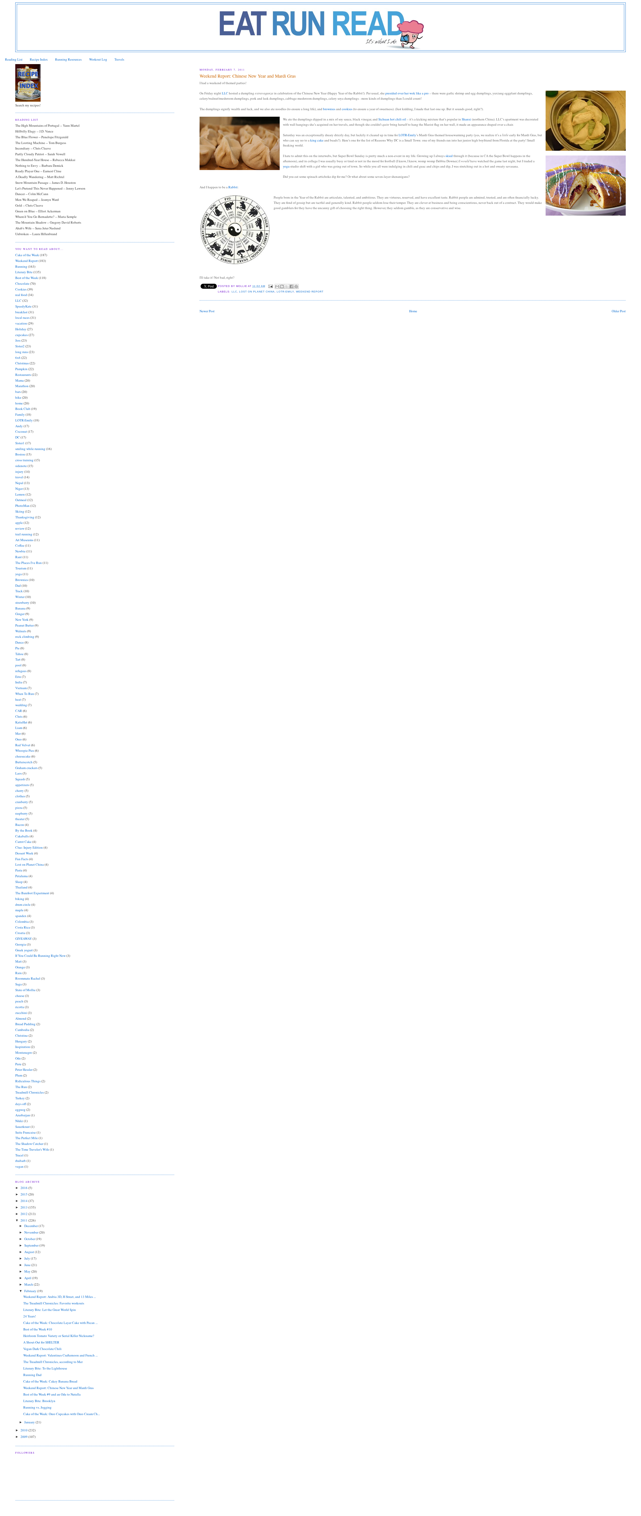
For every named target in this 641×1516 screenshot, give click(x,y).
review (19, 528)
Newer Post (207, 311)
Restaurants (23, 374)
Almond (20, 1018)
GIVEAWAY (23, 938)
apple (19, 522)
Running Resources (68, 59)
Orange (20, 967)
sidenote (21, 466)
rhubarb (20, 1160)
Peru (18, 1064)
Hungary (21, 1041)
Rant (18, 557)
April (28, 1278)
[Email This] (277, 286)
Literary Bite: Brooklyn (39, 1401)
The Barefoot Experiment (32, 893)
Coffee (19, 545)
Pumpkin (21, 369)
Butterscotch (24, 762)
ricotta (19, 1007)
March (29, 1284)
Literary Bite (24, 272)
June (27, 1265)
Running (21, 266)
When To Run (24, 693)
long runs (21, 352)
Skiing (19, 511)
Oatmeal (21, 500)
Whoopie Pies (24, 750)
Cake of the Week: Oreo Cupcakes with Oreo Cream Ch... (61, 1414)
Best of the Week (26, 277)
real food (21, 294)
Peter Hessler (24, 1069)
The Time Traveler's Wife (32, 1149)
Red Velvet (22, 745)
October (30, 1239)
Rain (18, 973)
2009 (24, 1436)
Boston (20, 454)
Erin (18, 676)
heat (18, 699)
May (27, 1271)
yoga (18, 574)
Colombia (22, 921)
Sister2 (20, 346)
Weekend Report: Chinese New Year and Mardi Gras (58, 1388)
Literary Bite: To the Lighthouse (45, 1368)
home (19, 403)
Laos (18, 773)
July (27, 1258)
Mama (19, 380)
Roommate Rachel (27, 978)
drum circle (23, 904)
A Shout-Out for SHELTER (41, 1342)
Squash (20, 779)
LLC (234, 291)
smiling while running (30, 448)
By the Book (24, 830)
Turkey (20, 1098)
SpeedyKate (23, 306)
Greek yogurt (24, 950)
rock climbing (24, 636)
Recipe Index (39, 59)
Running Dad (32, 1375)
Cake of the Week (27, 255)
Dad (18, 585)
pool (18, 665)
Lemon (20, 494)
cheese (19, 995)
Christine (21, 1035)
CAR (18, 710)
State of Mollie (25, 990)
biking (19, 898)
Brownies (21, 579)
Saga (18, 984)
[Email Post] (270, 286)
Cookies (21, 289)
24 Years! (29, 1316)
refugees (21, 671)
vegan (19, 1166)
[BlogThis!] (281, 286)
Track (19, 591)
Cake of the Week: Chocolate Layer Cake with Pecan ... (60, 1322)
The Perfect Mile (26, 1138)
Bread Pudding (25, 1024)
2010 (24, 1430)
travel (19, 477)
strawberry (22, 602)
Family (20, 414)
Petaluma (21, 876)
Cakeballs (22, 836)
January (30, 1422)
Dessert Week (24, 853)
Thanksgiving (24, 517)
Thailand (21, 887)
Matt (18, 961)
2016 (24, 1187)
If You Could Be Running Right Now (40, 955)
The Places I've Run (28, 562)
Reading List (14, 59)
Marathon (22, 386)
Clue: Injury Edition (29, 847)
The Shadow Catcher (29, 1143)
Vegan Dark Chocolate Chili (42, 1348)
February (30, 1291)
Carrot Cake (23, 841)
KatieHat (21, 722)
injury (19, 471)
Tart (18, 659)
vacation (21, 323)
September (31, 1245)
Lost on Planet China (257, 291)
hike (18, 397)
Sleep (19, 881)
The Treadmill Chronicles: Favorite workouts (53, 1303)
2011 (24, 1220)
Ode (18, 1058)
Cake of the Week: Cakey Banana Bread (50, 1381)
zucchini (21, 1012)
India (18, 682)
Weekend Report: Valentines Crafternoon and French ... (60, 1355)
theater (20, 819)
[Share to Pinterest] (296, 286)
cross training (24, 460)
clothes (20, 796)
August (29, 1252)
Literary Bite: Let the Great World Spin (49, 1309)
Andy (19, 426)
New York (22, 619)
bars (18, 391)
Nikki (19, 1121)
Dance (19, 642)
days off (20, 1104)
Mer (18, 733)
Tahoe (19, 654)
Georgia (20, 944)
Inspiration (22, 1046)
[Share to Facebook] (291, 286)
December (31, 1226)
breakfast (21, 312)
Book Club (22, 408)
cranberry (21, 802)
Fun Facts (21, 859)
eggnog (20, 1109)
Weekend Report (310, 291)
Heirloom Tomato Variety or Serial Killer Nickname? (58, 1335)
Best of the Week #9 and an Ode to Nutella (52, 1394)
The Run (21, 1087)
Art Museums (24, 540)
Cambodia (22, 1029)
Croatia (20, 933)
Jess (18, 340)
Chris (19, 716)
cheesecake (23, 756)
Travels (119, 59)
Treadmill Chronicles (29, 1092)
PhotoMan (22, 505)
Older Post (619, 311)
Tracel (19, 1155)
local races (22, 317)
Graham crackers (26, 768)
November (31, 1232)
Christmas (22, 363)
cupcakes (21, 335)
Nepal (19, 483)
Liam (18, 727)
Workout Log (98, 59)
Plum (18, 1075)
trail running (23, 534)
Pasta (18, 870)
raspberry (21, 813)
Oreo (18, 739)
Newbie (20, 551)
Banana (20, 608)
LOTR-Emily (285, 291)
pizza (19, 807)
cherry (19, 790)
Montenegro (23, 1052)
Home (413, 311)
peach (19, 1001)
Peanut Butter (24, 625)
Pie (17, 648)
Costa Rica (22, 927)
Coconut (21, 431)
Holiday (20, 329)
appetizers (22, 785)
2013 (24, 1207)
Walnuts (20, 631)
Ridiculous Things (28, 1081)
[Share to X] (286, 286)
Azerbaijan (22, 1115)
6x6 (18, 357)
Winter (20, 596)
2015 (24, 1194)
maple (19, 910)
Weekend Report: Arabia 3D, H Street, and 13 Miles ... (59, 1296)
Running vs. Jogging (37, 1407)
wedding (21, 705)
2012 (24, 1213)
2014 (24, 1200)
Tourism (20, 568)
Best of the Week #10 (37, 1329)
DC (17, 437)
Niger (19, 488)
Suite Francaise (25, 1132)
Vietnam (21, 688)
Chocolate (22, 283)
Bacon (19, 824)
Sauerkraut (22, 1126)
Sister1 (20, 443)
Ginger (20, 614)
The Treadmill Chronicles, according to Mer (53, 1361)
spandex (21, 916)
